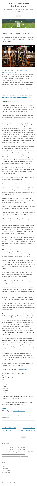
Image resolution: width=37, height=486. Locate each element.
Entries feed (5, 468)
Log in (3, 466)
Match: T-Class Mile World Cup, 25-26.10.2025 (13, 450)
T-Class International (19, 411)
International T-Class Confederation (18, 4)
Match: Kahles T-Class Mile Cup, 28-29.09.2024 (13, 454)
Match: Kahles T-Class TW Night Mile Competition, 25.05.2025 (17, 452)
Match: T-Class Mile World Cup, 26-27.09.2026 (13, 447)
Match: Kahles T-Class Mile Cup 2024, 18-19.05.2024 (15, 456)
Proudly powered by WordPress (9, 483)
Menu (18, 16)
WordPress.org (6, 472)
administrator (5, 417)
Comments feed (6, 470)
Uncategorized (18, 415)
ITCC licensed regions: (22, 369)
